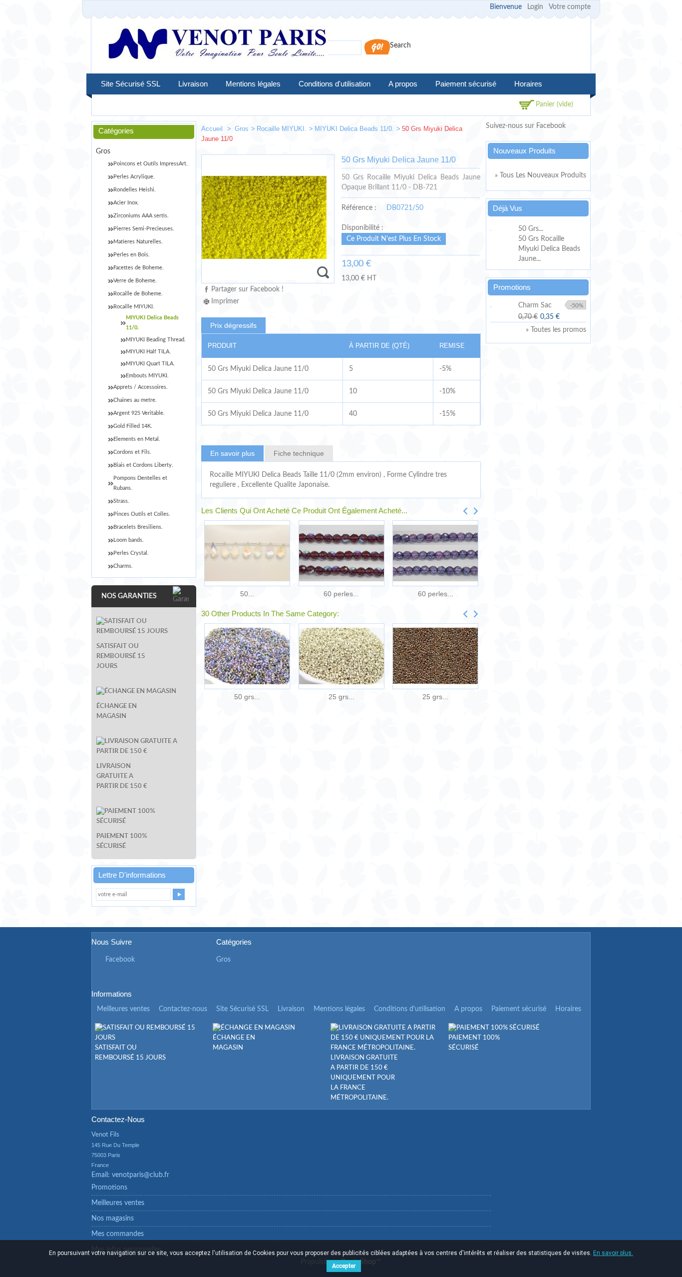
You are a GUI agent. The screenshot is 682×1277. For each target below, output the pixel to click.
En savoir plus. (613, 1253)
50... (247, 594)
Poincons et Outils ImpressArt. (150, 163)
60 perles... (341, 594)
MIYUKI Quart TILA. (150, 363)
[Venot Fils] (217, 45)
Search (400, 45)
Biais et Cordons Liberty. (143, 465)
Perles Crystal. (131, 553)
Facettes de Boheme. (138, 267)
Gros (242, 128)
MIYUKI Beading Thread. (156, 339)
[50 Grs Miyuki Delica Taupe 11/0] (438, 130)
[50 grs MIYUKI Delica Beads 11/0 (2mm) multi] (247, 656)
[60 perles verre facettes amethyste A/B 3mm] (341, 553)
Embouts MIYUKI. (147, 375)
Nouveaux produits (524, 150)
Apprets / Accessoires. (140, 387)
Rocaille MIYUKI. (282, 128)
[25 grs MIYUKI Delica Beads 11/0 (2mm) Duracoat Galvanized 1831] (341, 656)
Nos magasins (112, 1218)
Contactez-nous (183, 1009)
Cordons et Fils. (132, 452)
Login (535, 6)
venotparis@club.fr (140, 1175)
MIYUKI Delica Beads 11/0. (354, 128)
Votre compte (570, 6)
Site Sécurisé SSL (130, 83)
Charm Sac (535, 305)
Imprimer (225, 301)
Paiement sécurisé (465, 83)
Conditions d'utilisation (334, 83)
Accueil (213, 128)
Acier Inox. (126, 202)
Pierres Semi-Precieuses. (143, 228)
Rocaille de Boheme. (138, 293)
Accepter (343, 1266)
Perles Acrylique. (134, 176)
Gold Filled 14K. (132, 426)
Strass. (121, 501)
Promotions (512, 287)
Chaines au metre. (135, 400)
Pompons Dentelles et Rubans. (140, 483)
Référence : (358, 207)
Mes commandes (117, 1234)
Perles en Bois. (131, 254)
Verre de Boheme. (135, 280)
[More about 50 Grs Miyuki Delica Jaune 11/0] (502, 229)
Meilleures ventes (123, 1009)
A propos (402, 83)
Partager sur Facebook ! (247, 289)
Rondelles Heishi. (134, 189)
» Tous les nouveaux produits (540, 175)
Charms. (123, 566)
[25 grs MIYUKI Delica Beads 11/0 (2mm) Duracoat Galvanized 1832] (435, 656)
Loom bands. (128, 540)
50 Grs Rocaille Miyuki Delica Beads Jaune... (549, 248)
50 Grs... (530, 228)
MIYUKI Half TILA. (148, 351)
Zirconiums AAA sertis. (141, 215)
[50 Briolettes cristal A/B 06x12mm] (247, 553)
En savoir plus (232, 453)
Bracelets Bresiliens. (138, 527)
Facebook (120, 959)
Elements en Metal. (136, 439)
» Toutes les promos (556, 329)
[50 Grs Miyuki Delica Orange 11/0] (468, 130)
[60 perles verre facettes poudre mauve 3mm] (435, 553)
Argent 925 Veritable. (139, 413)
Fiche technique (299, 453)
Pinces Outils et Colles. (141, 514)
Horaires (528, 83)
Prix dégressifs (233, 325)
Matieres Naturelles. (138, 241)
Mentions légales (253, 83)
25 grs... (341, 697)
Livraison (193, 83)
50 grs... (247, 697)
